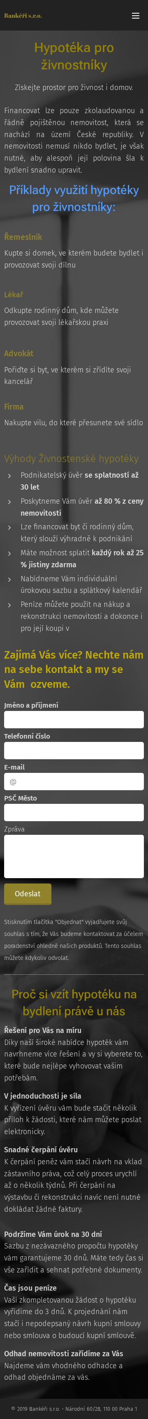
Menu (135, 15)
